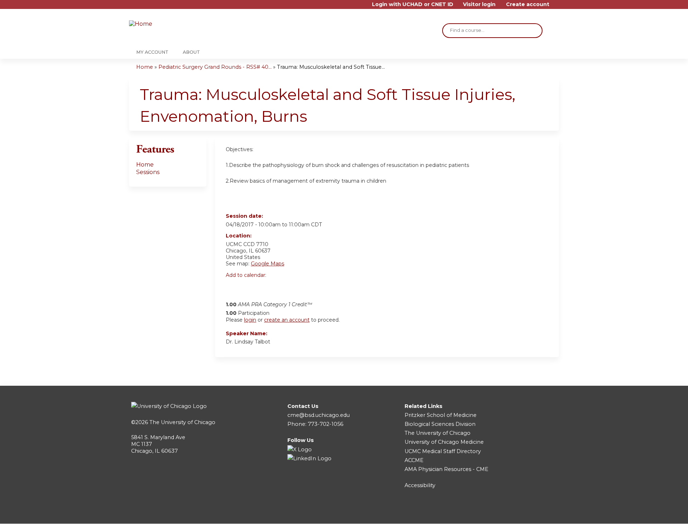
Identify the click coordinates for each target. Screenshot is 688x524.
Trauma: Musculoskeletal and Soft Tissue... (331, 67)
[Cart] (557, 7)
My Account (152, 52)
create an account (287, 320)
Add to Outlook (282, 287)
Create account (527, 4)
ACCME (414, 460)
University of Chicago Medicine (444, 442)
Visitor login (479, 4)
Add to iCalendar (265, 287)
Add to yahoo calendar (249, 287)
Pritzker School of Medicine (441, 415)
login (250, 320)
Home (144, 67)
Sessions (147, 172)
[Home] (172, 24)
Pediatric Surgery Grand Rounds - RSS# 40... (215, 67)
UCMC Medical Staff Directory (443, 451)
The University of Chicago (182, 422)
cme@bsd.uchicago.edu (318, 415)
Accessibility (420, 485)
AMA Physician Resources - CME (446, 469)
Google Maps (267, 263)
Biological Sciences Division (440, 424)
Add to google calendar (233, 287)
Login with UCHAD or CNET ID (412, 4)
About (191, 52)
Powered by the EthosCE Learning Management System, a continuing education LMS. (533, 512)
